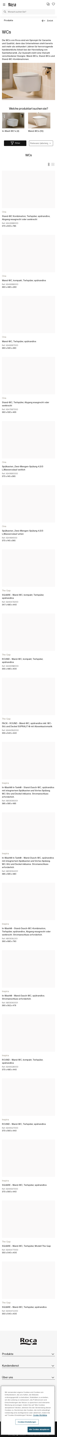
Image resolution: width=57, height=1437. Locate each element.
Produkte (8, 20)
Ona (4, 212)
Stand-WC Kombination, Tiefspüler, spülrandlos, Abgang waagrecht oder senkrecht (26, 217)
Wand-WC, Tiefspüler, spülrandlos (19, 341)
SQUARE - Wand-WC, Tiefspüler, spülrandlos (24, 1185)
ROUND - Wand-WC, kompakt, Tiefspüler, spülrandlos (22, 660)
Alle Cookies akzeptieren (39, 1429)
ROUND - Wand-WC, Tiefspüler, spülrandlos (24, 1124)
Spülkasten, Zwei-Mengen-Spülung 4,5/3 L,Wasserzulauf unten (22, 532)
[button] (4, 12)
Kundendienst (10, 1365)
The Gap (6, 590)
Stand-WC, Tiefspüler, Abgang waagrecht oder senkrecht (25, 404)
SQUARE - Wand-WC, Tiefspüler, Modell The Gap (26, 1246)
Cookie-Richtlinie (40, 1415)
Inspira (5, 783)
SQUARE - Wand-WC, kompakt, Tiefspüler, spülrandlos (23, 596)
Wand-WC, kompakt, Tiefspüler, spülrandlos (24, 280)
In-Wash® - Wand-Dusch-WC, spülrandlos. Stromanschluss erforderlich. (23, 997)
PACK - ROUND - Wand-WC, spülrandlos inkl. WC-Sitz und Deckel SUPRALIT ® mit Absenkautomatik (27, 725)
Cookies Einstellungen (27, 1422)
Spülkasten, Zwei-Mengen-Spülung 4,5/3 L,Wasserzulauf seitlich (22, 468)
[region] (28, 1410)
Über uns (7, 1377)
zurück (50, 21)
